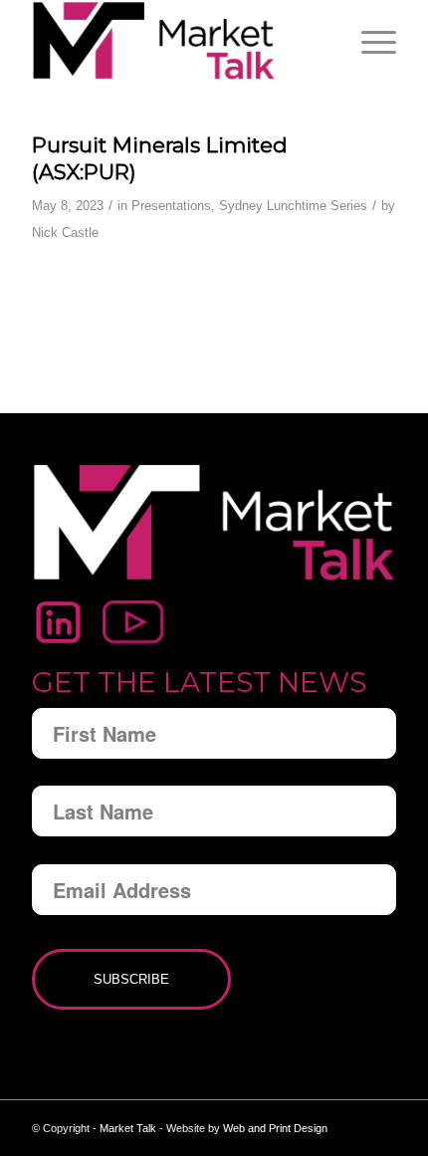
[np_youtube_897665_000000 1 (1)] (134, 622)
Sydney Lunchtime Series (293, 205)
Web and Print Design (275, 1128)
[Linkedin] (58, 622)
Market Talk (128, 1128)
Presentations (171, 205)
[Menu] (368, 41)
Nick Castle (65, 232)
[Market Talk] (177, 41)
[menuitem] (368, 41)
